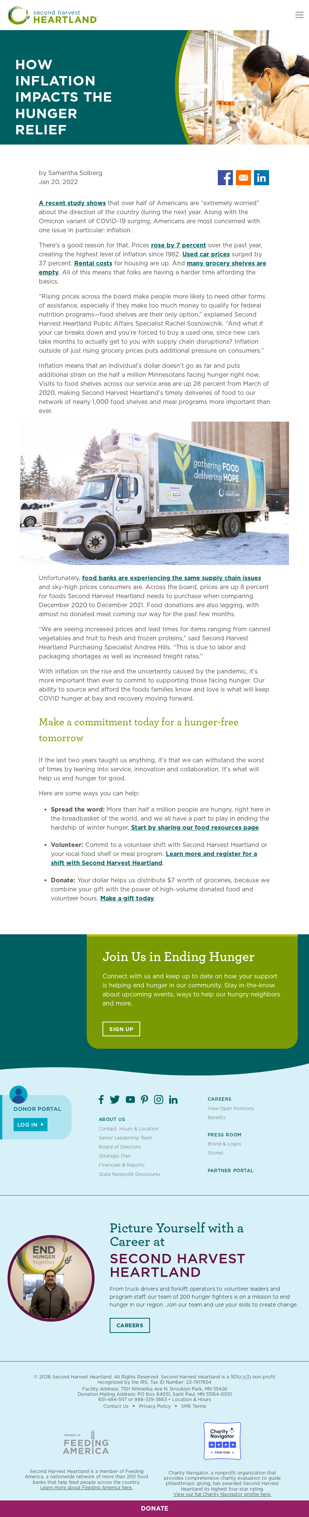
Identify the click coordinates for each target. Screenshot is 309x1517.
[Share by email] (243, 177)
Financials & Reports (122, 1165)
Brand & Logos (224, 1144)
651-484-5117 (112, 1399)
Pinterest (144, 1099)
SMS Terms (193, 1406)
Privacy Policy (155, 1406)
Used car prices (206, 254)
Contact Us (115, 1406)
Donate (154, 1508)
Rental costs (93, 263)
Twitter (115, 1099)
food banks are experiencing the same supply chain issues (171, 578)
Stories (215, 1153)
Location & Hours (191, 1399)
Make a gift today (127, 898)
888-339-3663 (151, 1399)
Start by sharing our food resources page (195, 827)
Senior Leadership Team (125, 1138)
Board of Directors (120, 1147)
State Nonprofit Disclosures (130, 1174)
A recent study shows (72, 203)
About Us (112, 1119)
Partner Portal (230, 1170)
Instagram (158, 1099)
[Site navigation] (299, 15)
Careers (220, 1099)
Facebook (101, 1099)
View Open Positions (231, 1108)
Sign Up (121, 1029)
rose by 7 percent (178, 245)
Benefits (217, 1117)
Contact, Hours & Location (128, 1129)
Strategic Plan (114, 1156)
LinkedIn (173, 1099)
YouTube (130, 1099)
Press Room (225, 1135)
